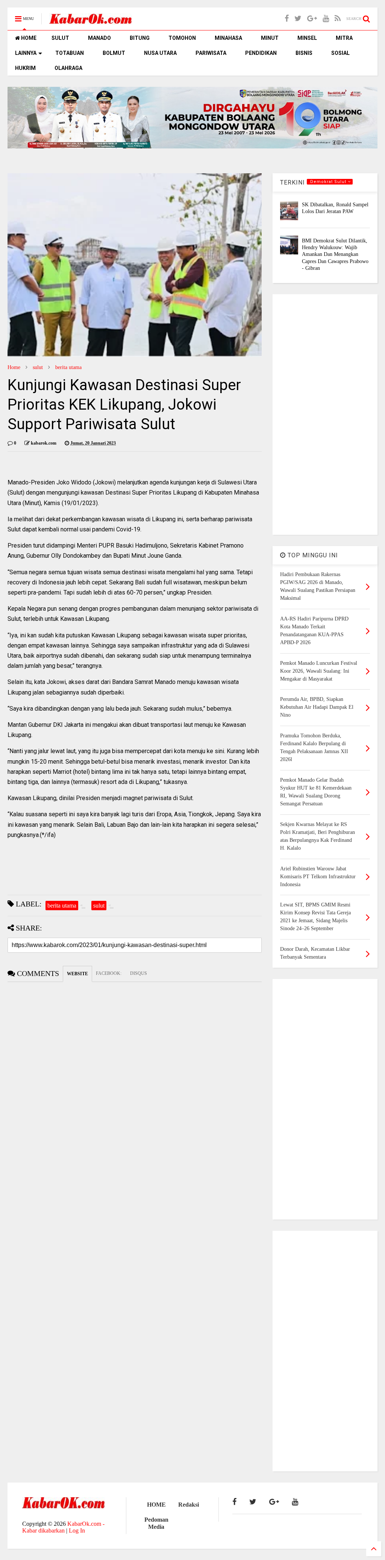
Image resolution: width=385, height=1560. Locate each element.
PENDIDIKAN (261, 53)
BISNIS (304, 53)
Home (14, 367)
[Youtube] (326, 18)
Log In (77, 1530)
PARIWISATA (211, 53)
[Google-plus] (312, 18)
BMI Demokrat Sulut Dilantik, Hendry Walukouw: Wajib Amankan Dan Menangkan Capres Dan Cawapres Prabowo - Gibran (335, 254)
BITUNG (140, 38)
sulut (38, 367)
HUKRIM (25, 68)
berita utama (68, 367)
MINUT (270, 38)
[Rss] (338, 18)
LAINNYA (25, 53)
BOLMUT (114, 53)
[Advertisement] (325, 414)
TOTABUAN (69, 53)
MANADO (99, 38)
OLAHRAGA (68, 68)
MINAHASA (228, 38)
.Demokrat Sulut (328, 181)
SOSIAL (340, 53)
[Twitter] (298, 18)
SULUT (60, 38)
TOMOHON (182, 38)
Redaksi (188, 1504)
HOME (28, 38)
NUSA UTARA (160, 53)
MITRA (344, 38)
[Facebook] (287, 18)
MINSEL (307, 38)
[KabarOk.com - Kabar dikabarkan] (90, 21)
